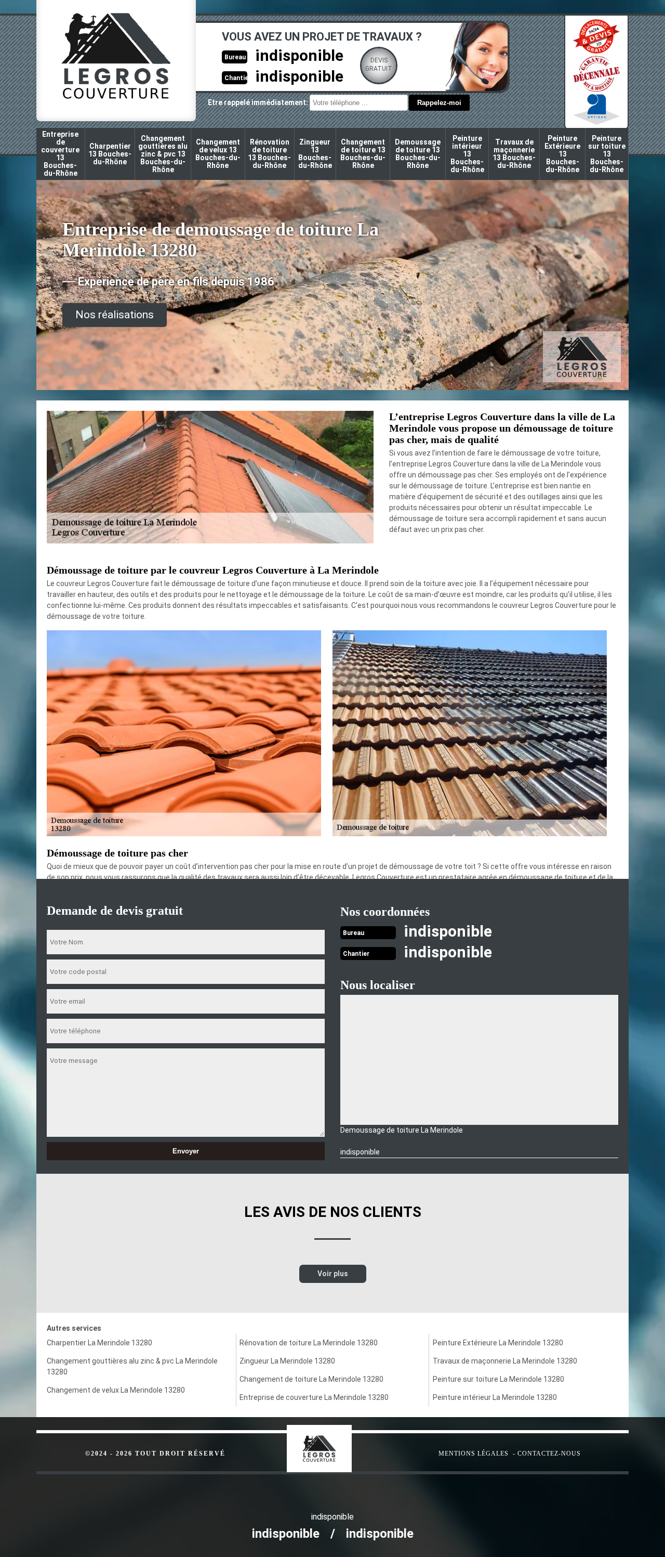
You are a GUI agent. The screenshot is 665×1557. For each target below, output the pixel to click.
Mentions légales (473, 1453)
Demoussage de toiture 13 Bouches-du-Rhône (418, 154)
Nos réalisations (114, 314)
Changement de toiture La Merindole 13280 (311, 1379)
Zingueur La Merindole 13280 (287, 1361)
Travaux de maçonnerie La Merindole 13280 (505, 1361)
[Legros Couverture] (340, 1443)
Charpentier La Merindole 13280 (99, 1343)
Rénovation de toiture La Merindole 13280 (309, 1343)
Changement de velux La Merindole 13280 (116, 1390)
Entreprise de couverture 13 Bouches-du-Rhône (60, 153)
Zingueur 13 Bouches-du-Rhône (315, 154)
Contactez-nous (549, 1453)
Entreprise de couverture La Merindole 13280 (314, 1397)
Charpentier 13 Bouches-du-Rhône (109, 154)
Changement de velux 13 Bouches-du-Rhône (218, 154)
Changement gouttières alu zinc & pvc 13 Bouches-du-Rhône (163, 154)
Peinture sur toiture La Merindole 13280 (498, 1379)
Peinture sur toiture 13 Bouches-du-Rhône (607, 154)
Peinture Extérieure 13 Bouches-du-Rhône (562, 154)
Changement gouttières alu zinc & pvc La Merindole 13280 (132, 1366)
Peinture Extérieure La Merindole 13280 (498, 1343)
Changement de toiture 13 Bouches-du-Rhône (362, 154)
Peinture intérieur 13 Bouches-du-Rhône (467, 154)
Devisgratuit (378, 64)
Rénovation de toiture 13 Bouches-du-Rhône (269, 154)
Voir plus (332, 1273)
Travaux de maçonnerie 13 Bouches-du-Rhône (514, 154)
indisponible (299, 55)
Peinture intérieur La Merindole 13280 (495, 1397)
